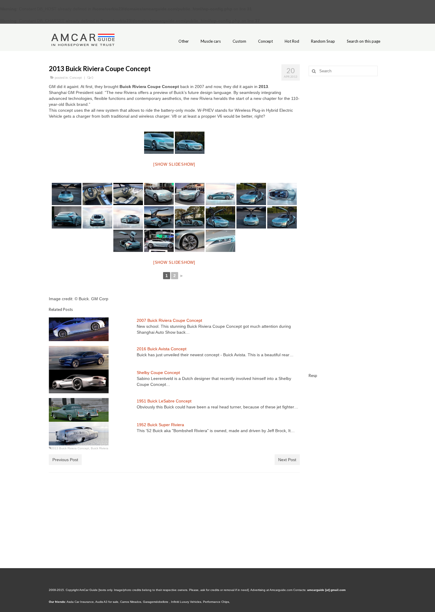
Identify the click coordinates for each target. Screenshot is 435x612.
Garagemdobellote (156, 601)
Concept (76, 77)
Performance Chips (216, 601)
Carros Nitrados (130, 601)
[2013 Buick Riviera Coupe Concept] (159, 143)
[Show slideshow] (174, 164)
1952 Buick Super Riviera (160, 424)
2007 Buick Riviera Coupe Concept (169, 320)
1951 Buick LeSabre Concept (164, 401)
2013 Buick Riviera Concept (70, 448)
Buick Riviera (99, 448)
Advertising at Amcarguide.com (271, 590)
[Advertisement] (347, 174)
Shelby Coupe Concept (158, 372)
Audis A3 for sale (106, 601)
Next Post (287, 459)
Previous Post (65, 459)
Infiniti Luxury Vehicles (186, 601)
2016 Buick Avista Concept (161, 348)
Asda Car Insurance (80, 601)
